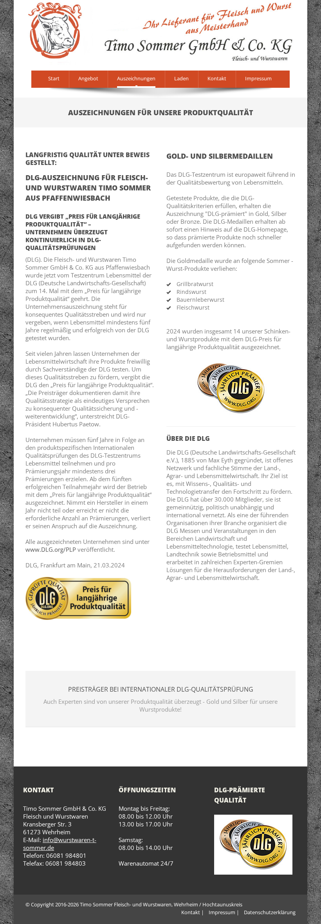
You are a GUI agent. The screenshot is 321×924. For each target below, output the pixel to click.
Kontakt (216, 78)
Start (54, 78)
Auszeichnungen (136, 78)
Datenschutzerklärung (270, 912)
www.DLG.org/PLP (50, 549)
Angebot (88, 78)
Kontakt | (192, 912)
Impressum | (224, 912)
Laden (181, 78)
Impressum (258, 78)
